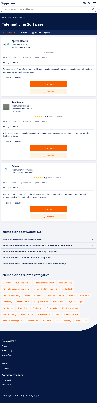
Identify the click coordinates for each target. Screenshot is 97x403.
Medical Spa (81, 320)
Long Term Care (41, 301)
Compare (50, 91)
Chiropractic (52, 308)
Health (9, 17)
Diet (57, 314)
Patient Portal (27, 314)
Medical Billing (65, 282)
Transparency (7, 350)
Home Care (23, 308)
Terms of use (6, 355)
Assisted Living (9, 314)
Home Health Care (56, 295)
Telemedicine (32, 320)
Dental (72, 295)
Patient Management (34, 295)
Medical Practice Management (16, 289)
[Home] (3, 17)
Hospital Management (44, 282)
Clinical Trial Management (45, 289)
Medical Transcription (12, 320)
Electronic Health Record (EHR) (16, 282)
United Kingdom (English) (25, 395)
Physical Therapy (75, 301)
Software (5, 368)
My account (6, 380)
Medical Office (44, 314)
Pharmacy (84, 295)
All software (10, 32)
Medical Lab (67, 289)
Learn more (48, 84)
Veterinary (7, 301)
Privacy (4, 346)
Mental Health (23, 301)
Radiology (37, 308)
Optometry (58, 301)
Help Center (6, 384)
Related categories (42, 32)
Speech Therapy (71, 314)
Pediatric (47, 320)
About (4, 364)
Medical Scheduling (11, 295)
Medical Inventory (70, 308)
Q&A (25, 32)
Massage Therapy (63, 320)
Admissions (8, 308)
